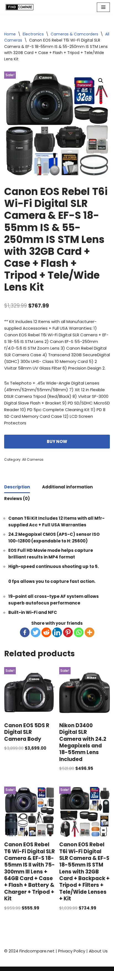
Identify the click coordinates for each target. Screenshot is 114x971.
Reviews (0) (17, 498)
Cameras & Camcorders (74, 34)
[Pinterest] (68, 632)
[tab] (17, 487)
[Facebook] (25, 632)
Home (10, 34)
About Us (98, 951)
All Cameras (32, 459)
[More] (89, 632)
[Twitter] (35, 632)
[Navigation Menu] (103, 7)
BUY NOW (57, 441)
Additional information (67, 487)
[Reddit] (46, 632)
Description (17, 487)
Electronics (33, 34)
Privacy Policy (71, 951)
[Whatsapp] (79, 632)
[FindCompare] (20, 7)
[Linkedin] (57, 632)
